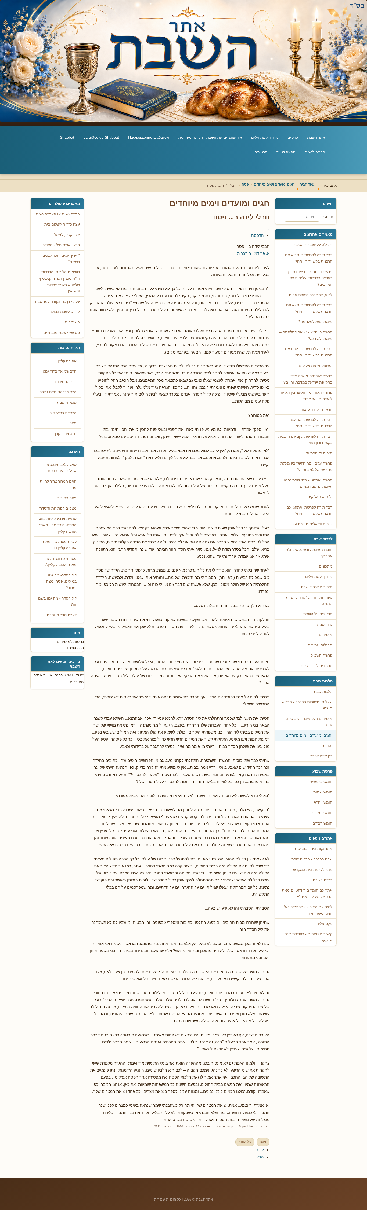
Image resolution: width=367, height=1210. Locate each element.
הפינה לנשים (315, 152)
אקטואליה (324, 924)
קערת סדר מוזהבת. (61, 615)
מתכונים (325, 566)
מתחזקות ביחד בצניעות (313, 849)
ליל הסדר (245, 1142)
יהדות (327, 746)
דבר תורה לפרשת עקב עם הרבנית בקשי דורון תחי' (305, 440)
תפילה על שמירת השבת (313, 245)
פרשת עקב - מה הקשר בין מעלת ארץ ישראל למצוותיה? (306, 466)
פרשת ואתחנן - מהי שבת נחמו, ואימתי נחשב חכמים (307, 483)
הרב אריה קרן (66, 434)
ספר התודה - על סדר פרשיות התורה (309, 600)
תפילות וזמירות (320, 645)
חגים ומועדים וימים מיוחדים (308, 735)
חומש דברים (322, 823)
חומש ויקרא (323, 802)
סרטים (292, 137)
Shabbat (67, 137)
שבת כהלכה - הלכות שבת (311, 859)
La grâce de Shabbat (101, 137)
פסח (218, 1126)
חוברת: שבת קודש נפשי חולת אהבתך (309, 553)
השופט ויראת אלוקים (315, 366)
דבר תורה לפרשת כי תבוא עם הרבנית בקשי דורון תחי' (308, 258)
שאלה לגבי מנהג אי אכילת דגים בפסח (61, 468)
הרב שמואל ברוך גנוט (60, 371)
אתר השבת (316, 137)
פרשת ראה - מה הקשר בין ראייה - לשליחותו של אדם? (305, 396)
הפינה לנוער (286, 152)
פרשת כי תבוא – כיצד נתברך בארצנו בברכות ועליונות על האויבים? (309, 278)
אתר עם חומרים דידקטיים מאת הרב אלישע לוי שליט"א (307, 893)
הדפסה (257, 235)
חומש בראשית (321, 782)
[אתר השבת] (183, 61)
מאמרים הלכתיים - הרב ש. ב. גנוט (308, 722)
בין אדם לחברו (320, 756)
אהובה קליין (67, 361)
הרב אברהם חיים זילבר (58, 392)
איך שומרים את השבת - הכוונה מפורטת (210, 137)
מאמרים (325, 635)
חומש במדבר (321, 813)
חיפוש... (326, 217)
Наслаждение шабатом (148, 137)
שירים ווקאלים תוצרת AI (312, 524)
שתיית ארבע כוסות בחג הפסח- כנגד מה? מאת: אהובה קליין (58, 525)
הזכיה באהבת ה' (319, 453)
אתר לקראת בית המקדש (312, 870)
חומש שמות (322, 792)
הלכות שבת (323, 692)
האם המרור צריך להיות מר (58, 484)
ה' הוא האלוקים (319, 497)
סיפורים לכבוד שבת (316, 587)
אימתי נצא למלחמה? (315, 322)
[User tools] (268, 229)
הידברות (244, 253)
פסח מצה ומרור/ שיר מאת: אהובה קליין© (60, 562)
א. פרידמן (261, 253)
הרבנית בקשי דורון (62, 413)
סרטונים (260, 152)
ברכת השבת (322, 880)
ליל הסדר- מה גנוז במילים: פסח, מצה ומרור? (61, 581)
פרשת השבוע (321, 655)
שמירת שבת (67, 402)
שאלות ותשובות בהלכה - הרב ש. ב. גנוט (306, 705)
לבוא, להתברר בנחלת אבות (310, 295)
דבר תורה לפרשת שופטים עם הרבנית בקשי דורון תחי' (308, 352)
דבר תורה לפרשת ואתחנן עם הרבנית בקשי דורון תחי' (309, 510)
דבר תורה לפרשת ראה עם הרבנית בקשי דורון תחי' (311, 423)
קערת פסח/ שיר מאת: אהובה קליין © (59, 545)
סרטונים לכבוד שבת (316, 666)
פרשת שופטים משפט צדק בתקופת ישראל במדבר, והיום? (307, 379)
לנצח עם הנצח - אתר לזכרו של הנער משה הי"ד (308, 910)
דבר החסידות (66, 382)
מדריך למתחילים (264, 137)
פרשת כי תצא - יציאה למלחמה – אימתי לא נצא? (305, 335)
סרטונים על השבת (317, 614)
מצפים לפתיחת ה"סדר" (58, 508)
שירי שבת (324, 625)
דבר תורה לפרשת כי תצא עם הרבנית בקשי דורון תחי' (309, 308)
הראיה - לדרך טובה (317, 409)
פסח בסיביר (67, 498)
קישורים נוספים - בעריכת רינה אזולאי (308, 937)
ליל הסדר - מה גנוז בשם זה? (57, 601)
